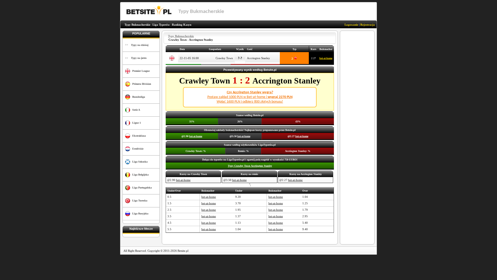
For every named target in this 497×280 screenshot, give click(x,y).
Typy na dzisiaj (139, 45)
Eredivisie (137, 148)
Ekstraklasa (139, 135)
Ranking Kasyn (181, 24)
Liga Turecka (139, 200)
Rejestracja (367, 24)
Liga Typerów (161, 24)
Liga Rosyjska (140, 213)
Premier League (141, 70)
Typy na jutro (139, 58)
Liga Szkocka (140, 161)
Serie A (136, 109)
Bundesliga (138, 96)
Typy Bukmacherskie (137, 24)
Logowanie (351, 24)
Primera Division (141, 83)
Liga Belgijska (140, 174)
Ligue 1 (136, 122)
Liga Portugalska (142, 187)
